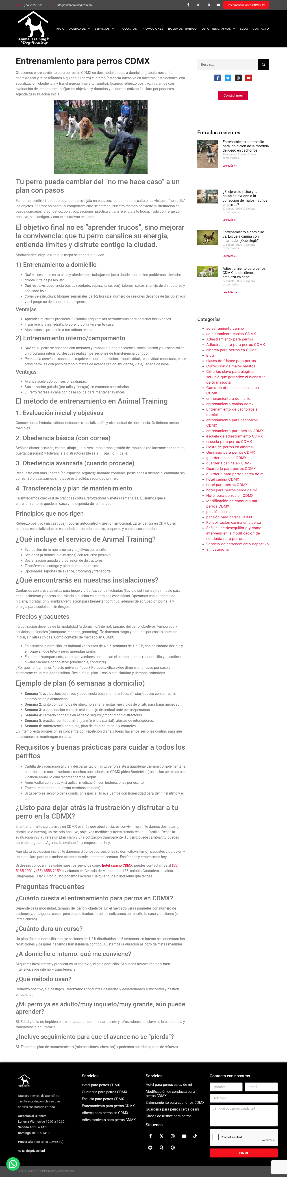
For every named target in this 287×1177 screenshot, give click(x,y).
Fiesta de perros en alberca (229, 447)
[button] (13, 1164)
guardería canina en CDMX (229, 463)
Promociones (152, 28)
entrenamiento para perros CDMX (234, 430)
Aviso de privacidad (31, 1151)
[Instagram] (208, 5)
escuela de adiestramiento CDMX (234, 436)
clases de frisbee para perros (231, 360)
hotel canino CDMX (222, 479)
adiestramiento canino (225, 328)
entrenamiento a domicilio (228, 398)
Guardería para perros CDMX (231, 468)
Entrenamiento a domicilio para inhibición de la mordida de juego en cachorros (246, 146)
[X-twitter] (198, 5)
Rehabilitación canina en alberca (233, 522)
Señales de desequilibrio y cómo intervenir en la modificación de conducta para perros (233, 533)
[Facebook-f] (188, 5)
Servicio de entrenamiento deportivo (237, 544)
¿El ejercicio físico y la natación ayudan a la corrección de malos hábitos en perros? (245, 198)
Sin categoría (217, 549)
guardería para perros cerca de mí (235, 474)
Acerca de (77, 28)
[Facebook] (217, 78)
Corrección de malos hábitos (230, 366)
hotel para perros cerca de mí (231, 490)
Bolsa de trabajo (182, 28)
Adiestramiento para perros (229, 339)
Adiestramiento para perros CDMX (235, 344)
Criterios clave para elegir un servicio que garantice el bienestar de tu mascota (235, 376)
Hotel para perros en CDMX (229, 495)
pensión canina (219, 511)
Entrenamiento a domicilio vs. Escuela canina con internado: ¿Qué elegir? (243, 236)
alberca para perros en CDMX (231, 350)
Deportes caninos (216, 28)
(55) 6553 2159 (48, 871)
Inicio (60, 28)
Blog (244, 28)
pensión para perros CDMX (229, 517)
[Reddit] (150, 1147)
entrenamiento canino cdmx (230, 404)
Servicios (102, 28)
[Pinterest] (173, 1147)
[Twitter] (228, 78)
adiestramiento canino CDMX (231, 333)
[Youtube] (218, 5)
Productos (128, 28)
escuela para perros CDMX (229, 441)
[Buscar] (263, 64)
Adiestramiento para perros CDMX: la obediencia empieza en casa (244, 272)
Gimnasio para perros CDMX (230, 452)
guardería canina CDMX (226, 457)
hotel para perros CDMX (227, 484)
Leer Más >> (230, 165)
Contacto (261, 28)
